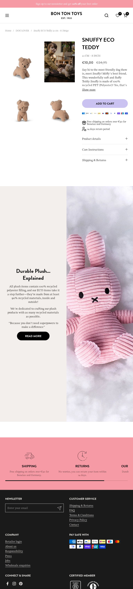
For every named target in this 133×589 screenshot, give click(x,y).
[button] (106, 15)
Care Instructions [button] (93, 149)
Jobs (7, 560)
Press (8, 556)
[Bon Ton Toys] (66, 15)
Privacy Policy (78, 519)
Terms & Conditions (81, 515)
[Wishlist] (117, 15)
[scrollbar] (66, 480)
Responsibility (14, 551)
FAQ (72, 510)
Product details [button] (91, 138)
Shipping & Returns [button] (94, 160)
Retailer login (13, 541)
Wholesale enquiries (17, 565)
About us (10, 546)
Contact (74, 524)
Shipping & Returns (81, 505)
